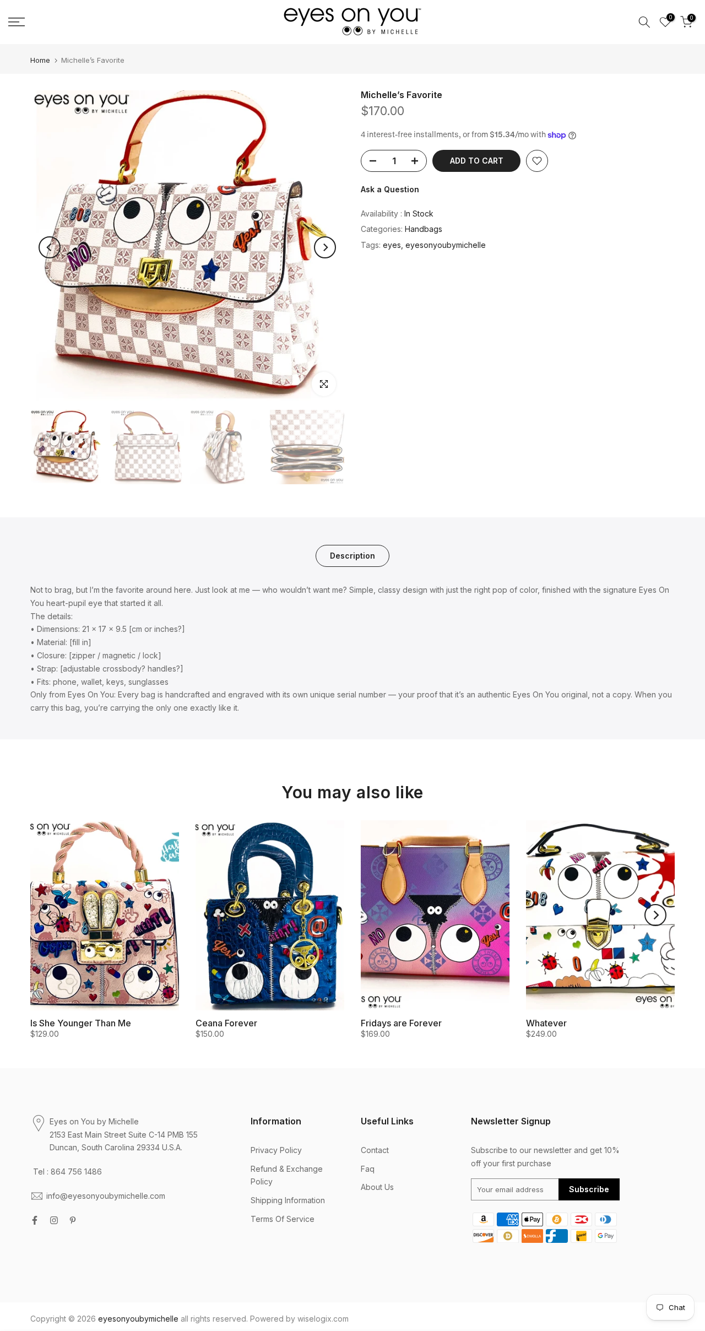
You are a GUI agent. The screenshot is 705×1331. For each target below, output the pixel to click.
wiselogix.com (323, 1318)
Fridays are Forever (401, 1023)
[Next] (325, 247)
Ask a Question (390, 189)
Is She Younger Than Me (80, 1023)
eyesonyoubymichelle (445, 245)
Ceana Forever (226, 1023)
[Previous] (50, 247)
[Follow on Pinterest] (73, 1220)
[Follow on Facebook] (34, 1220)
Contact (375, 1150)
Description (352, 555)
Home (40, 60)
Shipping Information (288, 1200)
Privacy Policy (276, 1150)
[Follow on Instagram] (54, 1220)
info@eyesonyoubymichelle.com (105, 1195)
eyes (392, 245)
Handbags (423, 229)
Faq (368, 1168)
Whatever (546, 1023)
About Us (377, 1187)
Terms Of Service (282, 1219)
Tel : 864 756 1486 (67, 1171)
